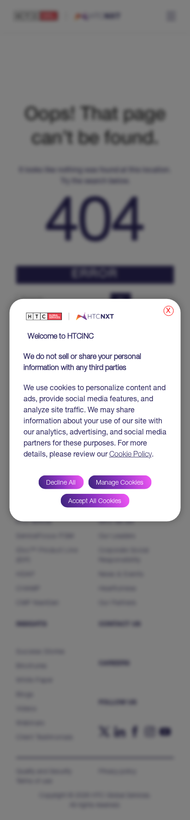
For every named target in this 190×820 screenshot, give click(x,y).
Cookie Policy (130, 454)
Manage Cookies (119, 483)
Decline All (61, 483)
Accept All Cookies (94, 501)
